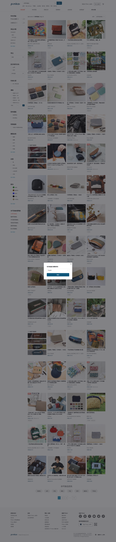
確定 (58, 275)
